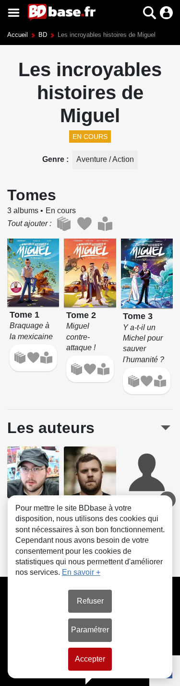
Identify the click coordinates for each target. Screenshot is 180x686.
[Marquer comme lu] (46, 358)
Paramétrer (90, 630)
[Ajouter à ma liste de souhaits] (33, 358)
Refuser (90, 601)
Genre (54, 159)
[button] (132, 12)
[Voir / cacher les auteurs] (165, 428)
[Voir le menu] (13, 12)
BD (42, 34)
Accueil (17, 34)
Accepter (90, 659)
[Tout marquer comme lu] (104, 224)
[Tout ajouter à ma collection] (63, 224)
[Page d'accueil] (62, 12)
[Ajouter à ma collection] (20, 358)
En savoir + (81, 572)
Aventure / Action (105, 159)
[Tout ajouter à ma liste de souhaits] (84, 224)
